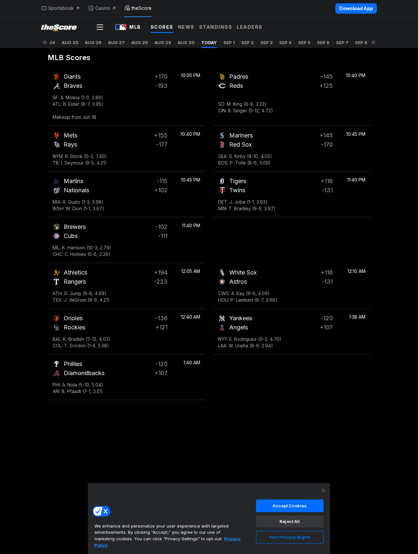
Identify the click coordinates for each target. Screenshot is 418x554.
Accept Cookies (290, 505)
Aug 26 (93, 42)
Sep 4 (285, 42)
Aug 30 (186, 42)
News (186, 27)
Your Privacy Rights (290, 537)
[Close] (324, 491)
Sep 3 (266, 42)
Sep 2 (247, 42)
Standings (216, 27)
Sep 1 (229, 42)
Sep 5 (304, 42)
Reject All (290, 521)
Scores (162, 27)
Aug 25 (70, 42)
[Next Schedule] (373, 42)
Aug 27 (116, 42)
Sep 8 (361, 42)
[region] (209, 518)
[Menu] (99, 27)
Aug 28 (139, 42)
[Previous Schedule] (44, 42)
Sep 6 (323, 42)
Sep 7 (342, 42)
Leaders (250, 27)
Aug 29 (162, 42)
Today (209, 42)
